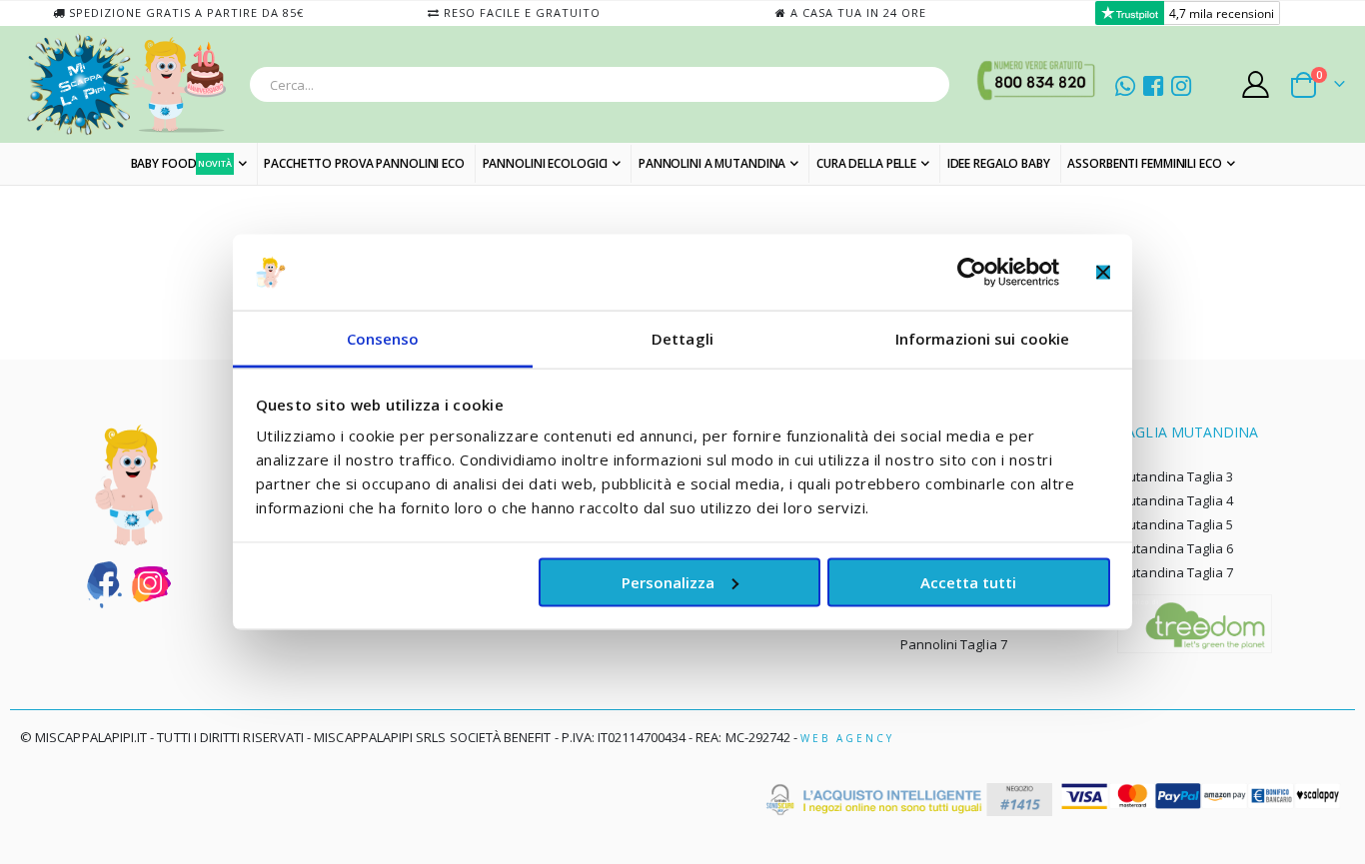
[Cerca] (928, 88)
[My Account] (1256, 84)
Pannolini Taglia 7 (953, 644)
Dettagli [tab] (682, 339)
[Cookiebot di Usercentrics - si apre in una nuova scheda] (971, 272)
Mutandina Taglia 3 (1175, 476)
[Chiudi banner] (1103, 272)
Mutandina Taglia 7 (1175, 572)
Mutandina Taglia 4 (1175, 500)
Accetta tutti (968, 581)
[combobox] (599, 84)
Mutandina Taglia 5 (1175, 524)
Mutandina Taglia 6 (1175, 548)
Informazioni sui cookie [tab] (982, 339)
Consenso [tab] (383, 339)
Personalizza (668, 581)
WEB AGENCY (847, 738)
